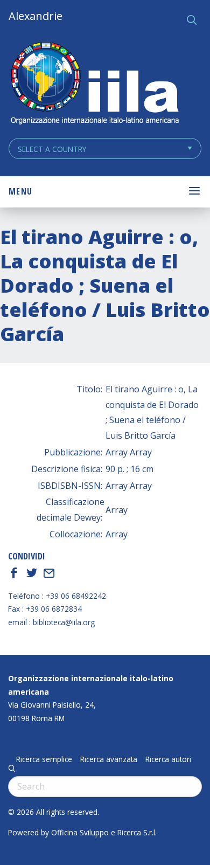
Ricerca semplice (44, 759)
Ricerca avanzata (108, 759)
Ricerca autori (168, 759)
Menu (20, 191)
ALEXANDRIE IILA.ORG (94, 84)
